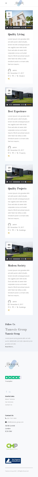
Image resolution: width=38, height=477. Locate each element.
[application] (19, 27)
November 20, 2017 (17, 150)
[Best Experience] (19, 96)
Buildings (22, 230)
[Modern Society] (19, 251)
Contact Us (9, 405)
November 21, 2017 (17, 73)
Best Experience (17, 111)
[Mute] (25, 27)
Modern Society (17, 266)
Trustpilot (8, 381)
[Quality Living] (19, 19)
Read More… (9, 347)
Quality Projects (17, 188)
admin (15, 70)
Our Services (9, 402)
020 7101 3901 (12, 418)
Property (22, 153)
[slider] (29, 27)
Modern (22, 76)
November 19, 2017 (17, 227)
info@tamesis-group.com (15, 422)
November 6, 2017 (16, 304)
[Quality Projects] (19, 174)
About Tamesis (10, 399)
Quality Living (16, 34)
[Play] (7, 27)
